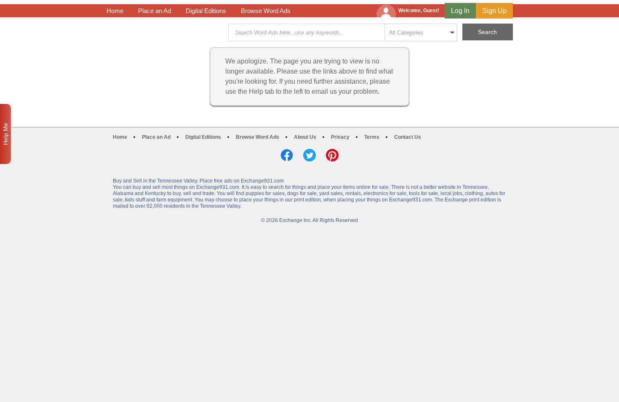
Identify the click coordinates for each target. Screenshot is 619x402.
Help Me (5, 134)
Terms (371, 137)
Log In (460, 10)
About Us (305, 137)
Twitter (309, 155)
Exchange (166, 33)
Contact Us (407, 137)
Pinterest (332, 155)
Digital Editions (206, 10)
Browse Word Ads (266, 10)
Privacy (340, 137)
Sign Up (494, 10)
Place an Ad (154, 10)
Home (115, 10)
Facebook (286, 155)
